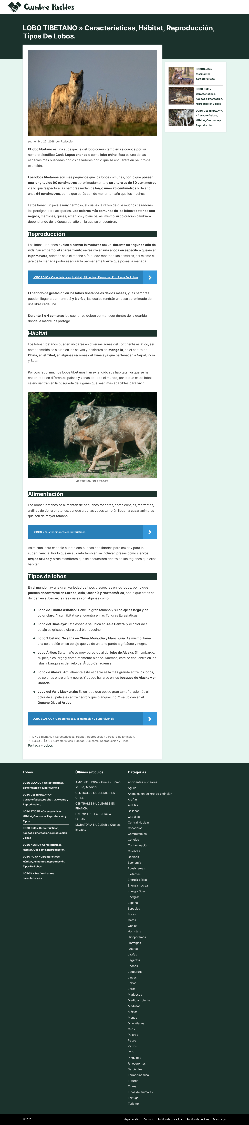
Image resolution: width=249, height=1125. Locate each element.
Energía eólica (137, 879)
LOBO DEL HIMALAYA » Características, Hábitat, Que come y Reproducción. (45, 799)
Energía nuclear (138, 885)
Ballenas (133, 811)
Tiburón (133, 1080)
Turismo (133, 1103)
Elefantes (134, 874)
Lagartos (134, 960)
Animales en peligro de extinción (150, 793)
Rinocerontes (137, 1063)
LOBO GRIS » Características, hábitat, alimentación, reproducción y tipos (45, 832)
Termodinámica (138, 1075)
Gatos (132, 920)
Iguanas (133, 948)
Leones (133, 966)
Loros (132, 989)
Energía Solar (137, 891)
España (133, 902)
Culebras (134, 851)
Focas (132, 914)
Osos (131, 1029)
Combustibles (137, 834)
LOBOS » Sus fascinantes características (205, 73)
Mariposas (135, 994)
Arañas (133, 799)
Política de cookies (198, 1119)
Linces (132, 977)
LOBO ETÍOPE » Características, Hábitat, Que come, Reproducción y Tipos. (80, 741)
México (133, 1012)
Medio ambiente (139, 1000)
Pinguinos (134, 1057)
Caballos (134, 816)
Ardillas (133, 805)
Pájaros (133, 1034)
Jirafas (132, 954)
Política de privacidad (170, 1119)
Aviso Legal (219, 1119)
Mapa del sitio (131, 1119)
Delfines (133, 857)
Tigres (132, 1086)
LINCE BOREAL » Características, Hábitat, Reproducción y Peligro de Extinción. (83, 736)
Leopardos (135, 971)
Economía (134, 862)
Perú (131, 1052)
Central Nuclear (138, 822)
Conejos (133, 839)
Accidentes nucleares (142, 782)
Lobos (48, 745)
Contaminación (138, 845)
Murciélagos (136, 1023)
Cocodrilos (135, 828)
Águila (132, 788)
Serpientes (135, 1069)
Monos (132, 1017)
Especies (134, 908)
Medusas (134, 1006)
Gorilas (132, 926)
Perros (132, 1046)
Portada (34, 745)
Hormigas (134, 943)
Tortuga (133, 1098)
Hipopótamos (137, 937)
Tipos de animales (140, 1092)
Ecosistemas (136, 868)
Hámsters (134, 931)
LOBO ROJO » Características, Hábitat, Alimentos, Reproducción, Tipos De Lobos (44, 861)
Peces (132, 1040)
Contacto (148, 1119)
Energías (134, 897)
